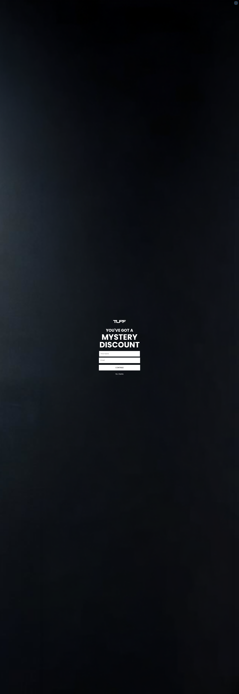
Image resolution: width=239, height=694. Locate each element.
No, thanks (119, 374)
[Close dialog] (236, 2)
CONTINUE (119, 367)
